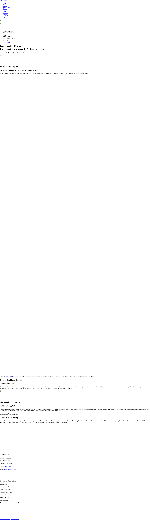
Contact (5, 9)
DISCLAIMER (15, 519)
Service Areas (6, 7)
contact (84, 421)
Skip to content (3, 0)
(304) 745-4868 (7, 42)
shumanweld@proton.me (10, 469)
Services (5, 6)
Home (4, 3)
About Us (5, 4)
